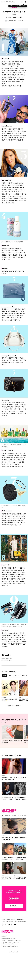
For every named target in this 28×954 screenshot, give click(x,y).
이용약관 (3, 921)
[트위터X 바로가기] (6, 925)
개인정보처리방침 (20, 919)
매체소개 (3, 919)
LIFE (25, 815)
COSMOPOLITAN (12, 20)
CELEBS (20, 815)
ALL (3, 815)
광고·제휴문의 (18, 921)
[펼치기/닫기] (25, 675)
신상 (10, 675)
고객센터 (8, 919)
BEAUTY (14, 815)
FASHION (7, 815)
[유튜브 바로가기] (15, 925)
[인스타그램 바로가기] (2, 925)
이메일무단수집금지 (10, 921)
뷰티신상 (16, 675)
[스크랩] (22, 1)
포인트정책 (13, 919)
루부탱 (4, 675)
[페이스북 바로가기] (12, 925)
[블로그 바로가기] (9, 925)
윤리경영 (24, 921)
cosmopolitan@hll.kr (9, 944)
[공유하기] (25, 1)
